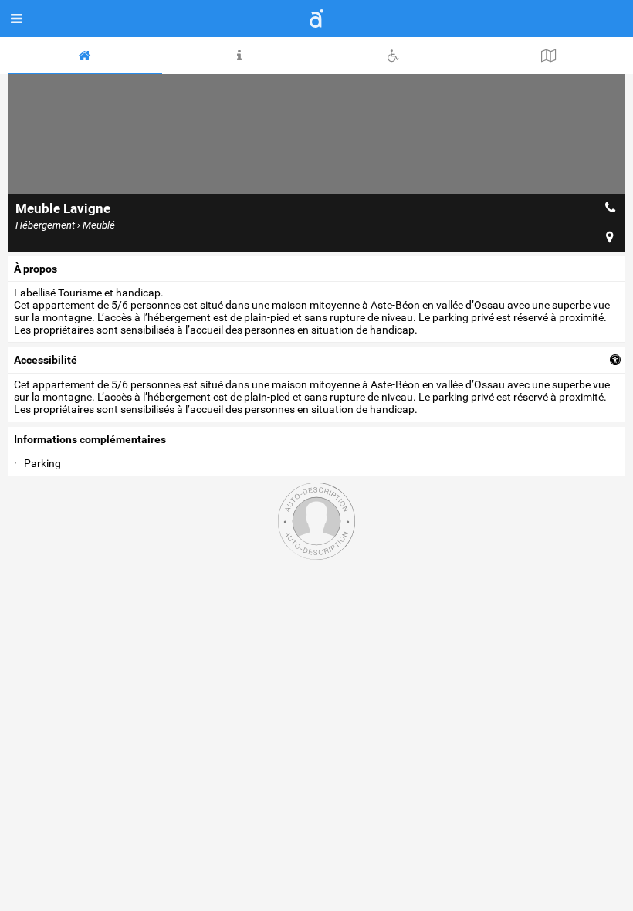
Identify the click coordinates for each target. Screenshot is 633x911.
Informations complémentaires (90, 439)
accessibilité (45, 360)
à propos (35, 268)
